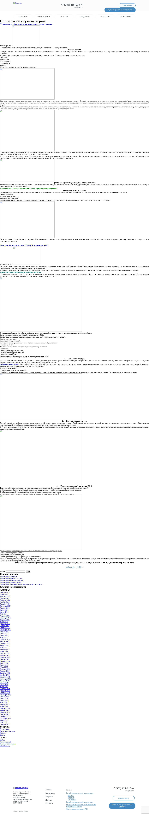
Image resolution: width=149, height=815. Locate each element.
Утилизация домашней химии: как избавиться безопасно (21, 584)
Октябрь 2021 (5, 643)
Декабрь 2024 (5, 600)
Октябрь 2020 (5, 661)
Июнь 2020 (4, 665)
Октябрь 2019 (5, 677)
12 (80, 567)
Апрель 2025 (4, 592)
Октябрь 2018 (5, 693)
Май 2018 (3, 702)
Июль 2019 (4, 683)
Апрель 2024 (4, 616)
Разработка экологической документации (79, 793)
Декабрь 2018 (5, 691)
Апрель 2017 (4, 724)
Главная (23, 17)
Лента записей (5, 742)
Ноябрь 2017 (4, 714)
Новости (105, 17)
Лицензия (84, 17)
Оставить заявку (127, 5)
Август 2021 (4, 645)
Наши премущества (7, 731)
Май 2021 (3, 647)
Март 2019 (4, 687)
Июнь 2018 (4, 700)
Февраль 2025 (5, 596)
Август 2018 (4, 697)
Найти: (2, 571)
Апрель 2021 (4, 649)
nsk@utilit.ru (78, 7)
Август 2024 (4, 608)
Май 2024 (3, 614)
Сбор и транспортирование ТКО (77, 809)
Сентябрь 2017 (5, 718)
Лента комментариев (7, 744)
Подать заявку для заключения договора (120, 10)
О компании (44, 17)
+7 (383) (71, 4)
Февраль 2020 (5, 669)
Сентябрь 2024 (5, 606)
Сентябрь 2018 (5, 695)
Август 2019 (4, 681)
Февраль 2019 (5, 689)
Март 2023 (4, 622)
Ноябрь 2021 (4, 641)
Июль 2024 (4, 610)
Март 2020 (4, 667)
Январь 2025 (4, 598)
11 (77, 567)
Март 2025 (4, 594)
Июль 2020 (4, 663)
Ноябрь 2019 (4, 675)
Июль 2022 (4, 634)
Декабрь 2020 (5, 657)
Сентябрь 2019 (5, 679)
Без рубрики (4, 729)
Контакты (126, 17)
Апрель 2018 (4, 704)
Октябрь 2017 (5, 716)
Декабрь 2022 (5, 624)
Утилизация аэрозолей (8, 576)
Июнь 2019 (4, 685)
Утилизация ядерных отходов (11, 578)
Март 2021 (4, 651)
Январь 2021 (4, 655)
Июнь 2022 (4, 635)
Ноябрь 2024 (4, 602)
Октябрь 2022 (5, 628)
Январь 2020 (4, 671)
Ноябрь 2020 (4, 659)
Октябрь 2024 (5, 604)
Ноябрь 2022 (4, 626)
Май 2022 (3, 637)
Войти (2, 740)
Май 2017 (3, 722)
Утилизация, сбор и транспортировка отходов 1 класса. (26, 24)
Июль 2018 (4, 698)
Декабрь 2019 (5, 673)
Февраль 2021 (5, 653)
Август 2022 (4, 632)
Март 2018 (4, 706)
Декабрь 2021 (5, 639)
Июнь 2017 (4, 720)
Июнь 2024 (4, 612)
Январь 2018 (4, 710)
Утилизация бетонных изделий (11, 580)
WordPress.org (5, 746)
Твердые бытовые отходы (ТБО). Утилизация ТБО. (24, 245)
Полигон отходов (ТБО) (9, 364)
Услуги (64, 17)
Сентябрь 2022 (5, 630)
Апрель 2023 (4, 620)
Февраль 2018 (5, 708)
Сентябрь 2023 (5, 618)
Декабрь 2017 (5, 712)
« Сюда (69, 567)
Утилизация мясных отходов (10, 582)
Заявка (74, 771)
